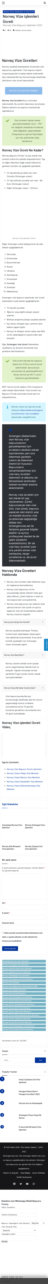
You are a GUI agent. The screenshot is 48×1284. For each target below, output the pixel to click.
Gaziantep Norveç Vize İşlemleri (15, 961)
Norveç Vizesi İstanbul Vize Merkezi (17, 997)
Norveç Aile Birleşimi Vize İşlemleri (17, 968)
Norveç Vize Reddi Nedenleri (14, 990)
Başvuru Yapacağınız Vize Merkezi (15, 1223)
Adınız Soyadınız (8, 1207)
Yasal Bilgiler (25, 1173)
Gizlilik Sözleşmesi (24, 1177)
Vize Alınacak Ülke (9, 1227)
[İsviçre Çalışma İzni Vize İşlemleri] (9, 1083)
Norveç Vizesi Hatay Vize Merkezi (23, 773)
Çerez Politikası (38, 1173)
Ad (4, 903)
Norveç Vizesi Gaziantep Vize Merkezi (18, 1004)
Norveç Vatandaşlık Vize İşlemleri (16, 976)
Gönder (4, 1241)
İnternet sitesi (8, 923)
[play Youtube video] (24, 745)
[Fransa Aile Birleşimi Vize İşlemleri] (9, 1131)
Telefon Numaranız (9, 1215)
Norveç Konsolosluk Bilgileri (23, 90)
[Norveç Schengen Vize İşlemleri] (35, 817)
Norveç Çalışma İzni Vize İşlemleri (16, 972)
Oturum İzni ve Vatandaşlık (30, 1103)
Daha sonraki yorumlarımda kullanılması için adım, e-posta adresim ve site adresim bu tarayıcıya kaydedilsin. (22, 937)
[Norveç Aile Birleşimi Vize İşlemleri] (12, 838)
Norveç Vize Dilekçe (10, 983)
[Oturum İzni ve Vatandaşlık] (9, 1107)
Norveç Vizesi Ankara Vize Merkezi (17, 1001)
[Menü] (3, 4)
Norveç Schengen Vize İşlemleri (15, 965)
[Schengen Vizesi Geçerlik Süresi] (9, 1119)
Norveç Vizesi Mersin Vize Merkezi (23, 777)
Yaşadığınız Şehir (8, 1234)
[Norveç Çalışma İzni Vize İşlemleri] (35, 838)
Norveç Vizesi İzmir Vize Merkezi (16, 1008)
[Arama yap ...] (44, 4)
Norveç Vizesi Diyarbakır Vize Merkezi (25, 781)
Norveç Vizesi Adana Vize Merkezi (16, 1012)
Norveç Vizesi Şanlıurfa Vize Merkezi (17, 1030)
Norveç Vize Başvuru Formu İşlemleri (24, 769)
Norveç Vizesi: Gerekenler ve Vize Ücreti (19, 12)
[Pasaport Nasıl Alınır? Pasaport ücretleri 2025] (9, 1095)
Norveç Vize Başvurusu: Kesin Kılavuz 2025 (19, 986)
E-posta (6, 913)
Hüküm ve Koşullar (10, 1173)
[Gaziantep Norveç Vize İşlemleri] (12, 817)
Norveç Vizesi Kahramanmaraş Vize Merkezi (20, 1015)
